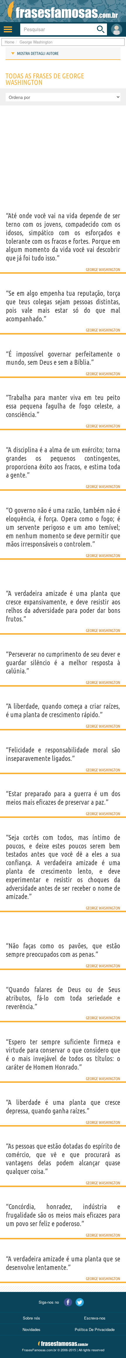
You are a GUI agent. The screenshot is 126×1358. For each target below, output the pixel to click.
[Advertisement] (63, 167)
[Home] (63, 11)
